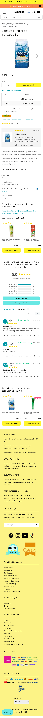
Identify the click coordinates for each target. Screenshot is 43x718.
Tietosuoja (7, 603)
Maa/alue (17, 699)
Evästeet (7, 606)
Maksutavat (8, 570)
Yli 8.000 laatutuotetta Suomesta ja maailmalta (21, 2)
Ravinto (9, 24)
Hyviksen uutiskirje (10, 584)
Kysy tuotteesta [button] (22, 303)
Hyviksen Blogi (9, 625)
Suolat (25, 24)
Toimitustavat (8, 573)
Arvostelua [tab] (7, 309)
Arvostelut (7, 623)
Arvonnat (7, 633)
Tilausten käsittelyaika (11, 578)
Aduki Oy (4, 192)
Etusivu (3, 24)
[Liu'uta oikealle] (37, 56)
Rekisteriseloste (9, 609)
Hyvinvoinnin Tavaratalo (30, 709)
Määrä (3, 81)
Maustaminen (17, 24)
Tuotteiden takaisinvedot (12, 592)
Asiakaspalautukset (10, 576)
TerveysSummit (9, 642)
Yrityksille (7, 589)
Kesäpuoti (22, 211)
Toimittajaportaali (10, 639)
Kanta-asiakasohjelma (11, 581)
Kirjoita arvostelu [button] (22, 298)
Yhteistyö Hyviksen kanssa (13, 631)
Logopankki (8, 636)
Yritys (6, 620)
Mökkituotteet (6, 214)
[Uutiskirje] (37, 525)
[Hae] (39, 17)
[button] (38, 12)
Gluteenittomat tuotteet (9, 211)
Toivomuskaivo (9, 586)
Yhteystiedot (8, 568)
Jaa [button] (6, 335)
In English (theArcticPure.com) (14, 644)
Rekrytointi (8, 628)
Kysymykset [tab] (22, 309)
